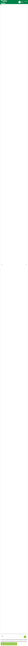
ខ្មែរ (22, 2)
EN (19, 2)
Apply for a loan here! (10, 644)
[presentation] (2, 264)
